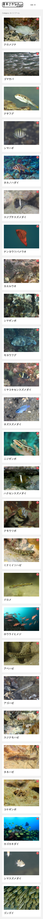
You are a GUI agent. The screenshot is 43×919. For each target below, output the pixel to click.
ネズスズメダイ (12, 424)
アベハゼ (9, 668)
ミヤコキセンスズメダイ (17, 389)
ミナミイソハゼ (12, 565)
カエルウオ (10, 286)
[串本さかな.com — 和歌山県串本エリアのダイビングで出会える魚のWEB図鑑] (12, 6)
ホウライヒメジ (12, 634)
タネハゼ (9, 771)
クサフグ (9, 113)
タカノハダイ (11, 182)
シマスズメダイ (12, 878)
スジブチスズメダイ (15, 217)
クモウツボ (10, 530)
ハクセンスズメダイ (15, 493)
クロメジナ (10, 44)
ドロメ (7, 599)
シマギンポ (10, 320)
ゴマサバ (9, 79)
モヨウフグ (10, 355)
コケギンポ (10, 809)
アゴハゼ (9, 703)
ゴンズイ (9, 912)
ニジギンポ (10, 458)
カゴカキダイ (11, 843)
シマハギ (9, 148)
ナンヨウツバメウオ (15, 251)
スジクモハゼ (11, 737)
